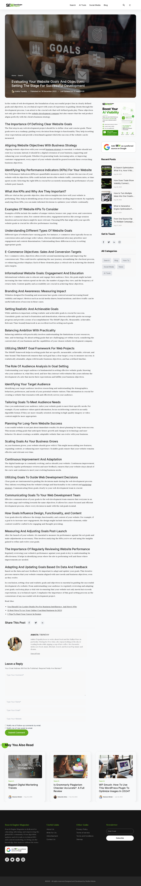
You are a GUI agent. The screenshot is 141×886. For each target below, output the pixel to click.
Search (73, 5)
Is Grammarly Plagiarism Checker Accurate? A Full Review (69, 788)
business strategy (54, 149)
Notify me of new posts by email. (20, 728)
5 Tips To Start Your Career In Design (24, 614)
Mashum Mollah (17, 797)
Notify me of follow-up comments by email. (24, 725)
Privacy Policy (82, 829)
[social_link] (29, 623)
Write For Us (51, 833)
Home (14, 75)
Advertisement (52, 836)
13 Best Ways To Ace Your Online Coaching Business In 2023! (34, 610)
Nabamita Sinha (62, 797)
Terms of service (83, 833)
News (121, 267)
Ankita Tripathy (21, 91)
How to (126, 260)
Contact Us (51, 839)
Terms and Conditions (84, 836)
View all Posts (35, 653)
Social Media (94, 5)
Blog (106, 5)
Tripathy (40, 635)
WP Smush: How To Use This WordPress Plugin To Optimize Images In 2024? (114, 788)
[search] (124, 5)
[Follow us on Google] (118, 147)
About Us (50, 829)
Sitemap (79, 839)
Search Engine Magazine (17, 824)
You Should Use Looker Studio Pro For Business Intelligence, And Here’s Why (42, 606)
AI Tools (82, 5)
